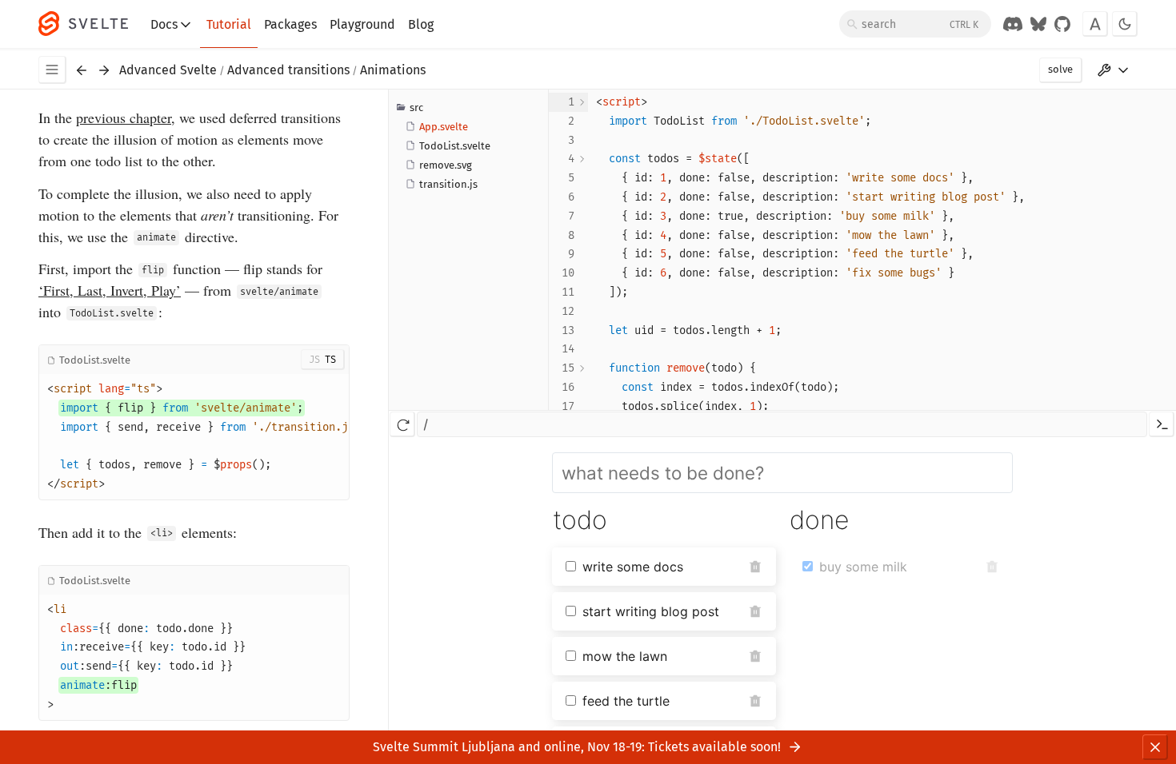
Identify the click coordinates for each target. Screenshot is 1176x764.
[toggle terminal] (1161, 424)
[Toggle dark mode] (1125, 24)
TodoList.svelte (454, 146)
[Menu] (52, 70)
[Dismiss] (1155, 747)
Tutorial (228, 24)
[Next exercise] (104, 70)
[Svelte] (91, 24)
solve (1060, 69)
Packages (290, 24)
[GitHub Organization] (1062, 24)
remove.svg (445, 165)
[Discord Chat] (1012, 24)
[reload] (402, 424)
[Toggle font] (1095, 24)
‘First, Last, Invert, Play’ (109, 290)
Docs (164, 24)
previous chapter (123, 117)
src (416, 107)
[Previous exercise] (81, 70)
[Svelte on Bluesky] (1038, 24)
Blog (421, 24)
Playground (362, 24)
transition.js (448, 184)
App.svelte (443, 127)
